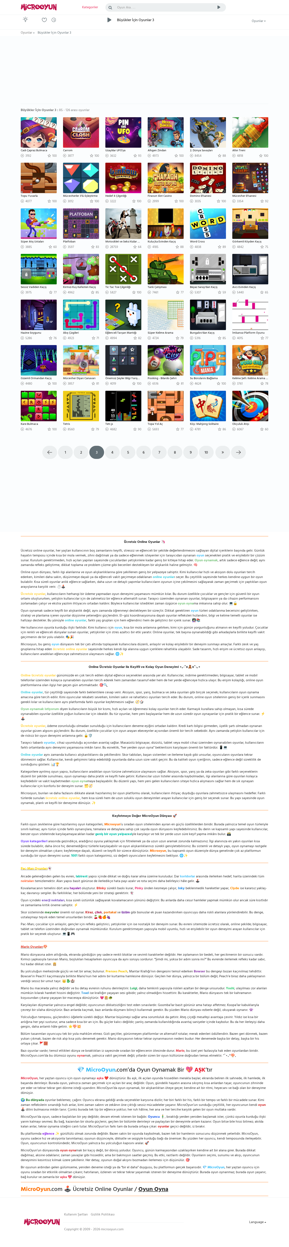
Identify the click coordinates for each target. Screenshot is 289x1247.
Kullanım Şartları (76, 1215)
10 (206, 453)
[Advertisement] (144, 72)
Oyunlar (258, 21)
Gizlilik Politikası (103, 1215)
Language (256, 1222)
